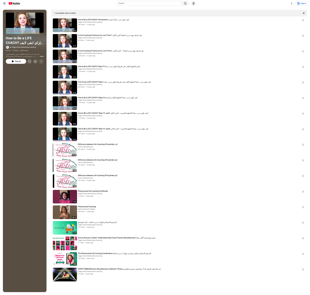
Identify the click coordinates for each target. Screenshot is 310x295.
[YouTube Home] (14, 3)
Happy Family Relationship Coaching (90, 22)
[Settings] (291, 3)
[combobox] (150, 3)
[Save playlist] (29, 61)
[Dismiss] (303, 13)
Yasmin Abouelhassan (85, 147)
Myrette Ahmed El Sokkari (86, 209)
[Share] (35, 61)
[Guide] (4, 3)
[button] (25, 23)
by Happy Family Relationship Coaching (23, 47)
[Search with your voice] (193, 3)
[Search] (185, 3)
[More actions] (41, 61)
